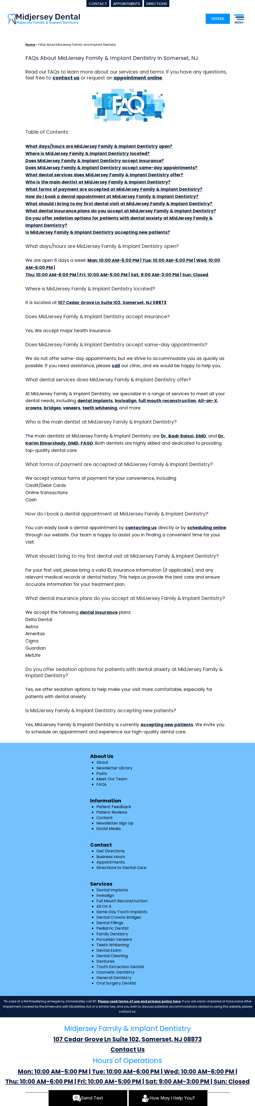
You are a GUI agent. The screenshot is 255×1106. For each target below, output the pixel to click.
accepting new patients (166, 725)
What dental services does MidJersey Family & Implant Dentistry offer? (104, 175)
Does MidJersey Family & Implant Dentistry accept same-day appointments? (111, 168)
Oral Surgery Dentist (116, 983)
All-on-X (207, 401)
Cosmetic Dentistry (115, 972)
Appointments (110, 862)
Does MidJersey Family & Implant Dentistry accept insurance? (94, 161)
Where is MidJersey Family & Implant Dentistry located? (87, 154)
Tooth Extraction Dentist (120, 967)
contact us (66, 78)
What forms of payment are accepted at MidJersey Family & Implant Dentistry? (113, 189)
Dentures (105, 961)
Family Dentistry (112, 934)
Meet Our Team (111, 779)
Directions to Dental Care (121, 867)
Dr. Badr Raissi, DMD (183, 436)
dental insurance (99, 612)
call (116, 366)
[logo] (43, 19)
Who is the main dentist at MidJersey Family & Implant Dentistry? (98, 182)
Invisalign (125, 401)
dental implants (95, 401)
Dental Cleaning (112, 956)
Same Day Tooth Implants (121, 912)
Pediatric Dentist (112, 928)
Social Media (108, 828)
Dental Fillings (109, 923)
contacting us (141, 528)
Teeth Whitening (112, 945)
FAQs (101, 784)
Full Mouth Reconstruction (121, 901)
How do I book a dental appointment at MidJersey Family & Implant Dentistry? (111, 196)
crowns (33, 408)
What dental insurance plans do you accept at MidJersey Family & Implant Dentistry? (120, 211)
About (102, 762)
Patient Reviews (111, 812)
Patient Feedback (113, 807)
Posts (101, 773)
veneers (71, 408)
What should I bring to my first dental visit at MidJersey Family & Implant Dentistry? (118, 204)
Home (30, 44)
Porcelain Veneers (114, 939)
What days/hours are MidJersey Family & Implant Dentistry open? (98, 146)
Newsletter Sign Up (114, 823)
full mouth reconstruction (167, 401)
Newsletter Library (114, 768)
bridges (52, 408)
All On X (103, 906)
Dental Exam (108, 950)
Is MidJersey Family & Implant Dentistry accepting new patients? (97, 232)
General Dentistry (113, 978)
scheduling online (206, 528)
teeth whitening (99, 408)
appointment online (138, 78)
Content (104, 818)
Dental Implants (112, 890)
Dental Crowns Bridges (118, 917)
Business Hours (110, 857)
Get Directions (110, 851)
